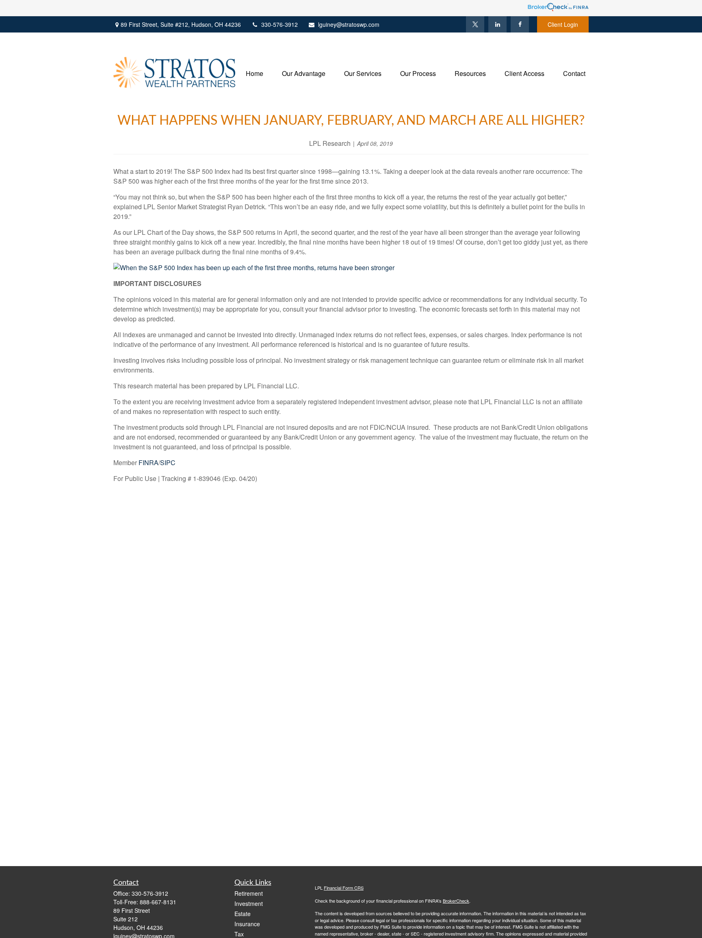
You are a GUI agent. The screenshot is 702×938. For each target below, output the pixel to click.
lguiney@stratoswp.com (348, 24)
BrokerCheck (456, 900)
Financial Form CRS (344, 887)
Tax (239, 934)
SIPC (168, 462)
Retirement (248, 893)
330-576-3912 (279, 24)
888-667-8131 (158, 902)
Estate (242, 914)
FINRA (148, 462)
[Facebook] (520, 24)
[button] (254, 72)
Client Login (563, 24)
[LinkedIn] (497, 24)
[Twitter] (475, 24)
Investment (248, 903)
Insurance (247, 924)
